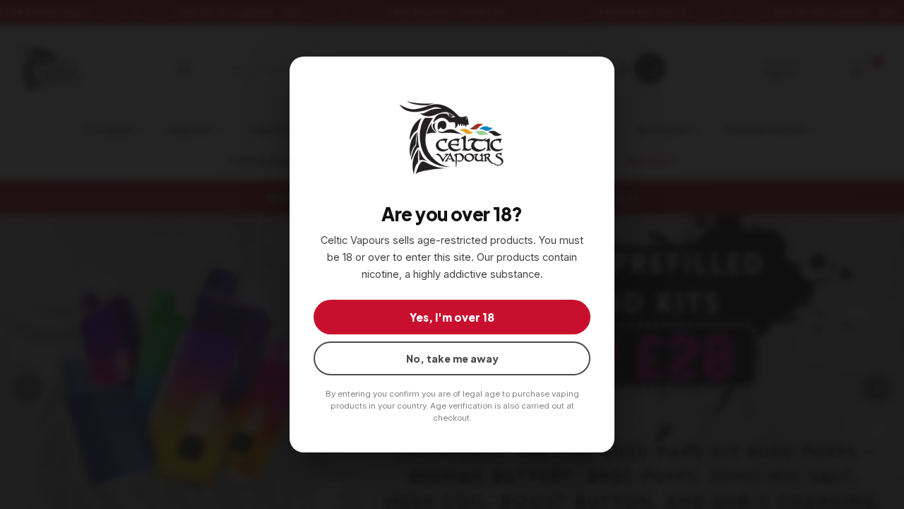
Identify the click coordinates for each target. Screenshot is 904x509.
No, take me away (452, 358)
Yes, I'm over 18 (452, 317)
